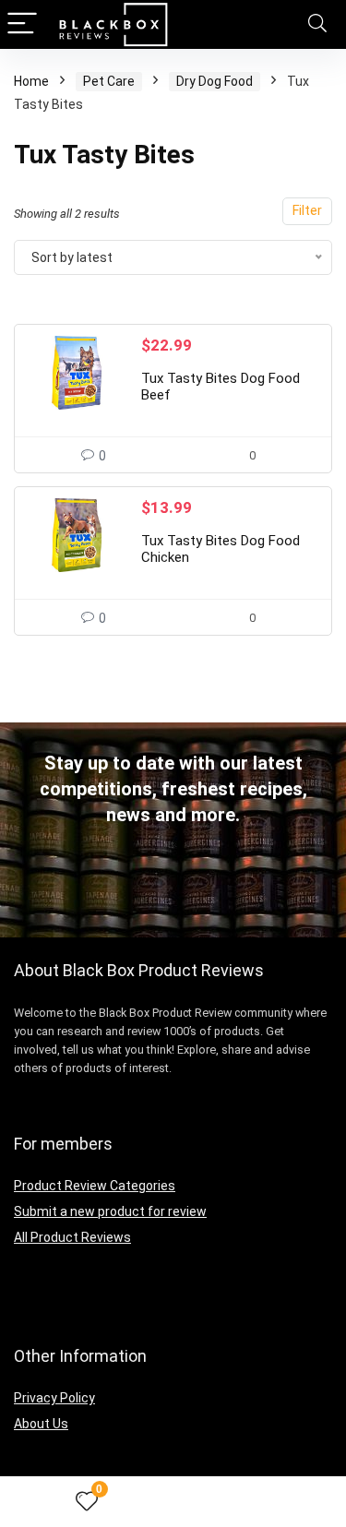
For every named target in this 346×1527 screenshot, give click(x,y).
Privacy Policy (54, 1397)
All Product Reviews (72, 1237)
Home (31, 81)
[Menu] (22, 24)
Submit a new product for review (110, 1211)
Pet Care (109, 81)
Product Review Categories (94, 1185)
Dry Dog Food (214, 81)
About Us (41, 1423)
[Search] (317, 24)
